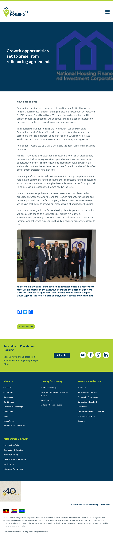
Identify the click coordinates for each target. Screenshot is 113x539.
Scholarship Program (86, 416)
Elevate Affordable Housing (14, 459)
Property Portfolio (11, 445)
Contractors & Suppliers (13, 450)
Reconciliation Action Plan (14, 426)
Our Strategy (8, 402)
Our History (8, 392)
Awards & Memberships (13, 407)
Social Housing (46, 400)
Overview (7, 388)
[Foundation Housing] (15, 12)
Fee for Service (9, 464)
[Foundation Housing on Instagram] (98, 355)
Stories (6, 416)
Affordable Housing (48, 388)
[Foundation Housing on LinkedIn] (106, 355)
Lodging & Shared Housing (51, 405)
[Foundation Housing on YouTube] (83, 355)
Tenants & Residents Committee (91, 411)
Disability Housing (10, 455)
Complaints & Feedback (87, 402)
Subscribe (61, 355)
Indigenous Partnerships (13, 469)
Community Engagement (88, 397)
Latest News (8, 421)
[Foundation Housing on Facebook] (90, 355)
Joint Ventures (27, 326)
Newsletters (83, 407)
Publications (8, 411)
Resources (82, 388)
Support (81, 421)
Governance (8, 397)
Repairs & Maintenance (87, 392)
